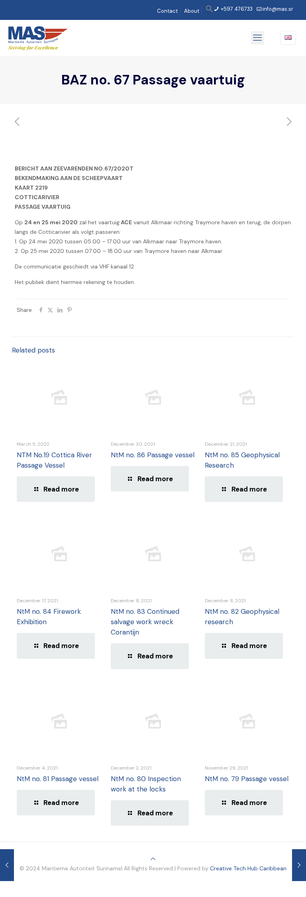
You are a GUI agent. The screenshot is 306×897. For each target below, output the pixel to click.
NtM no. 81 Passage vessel (57, 778)
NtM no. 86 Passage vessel (152, 454)
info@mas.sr (278, 9)
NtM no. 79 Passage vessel (246, 778)
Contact (167, 11)
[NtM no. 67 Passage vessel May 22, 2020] (299, 865)
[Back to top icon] (153, 858)
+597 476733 (236, 9)
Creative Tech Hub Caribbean (248, 868)
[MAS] (38, 38)
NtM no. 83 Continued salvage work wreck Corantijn (145, 622)
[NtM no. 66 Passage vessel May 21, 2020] (7, 865)
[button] (210, 11)
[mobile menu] (257, 38)
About (191, 11)
